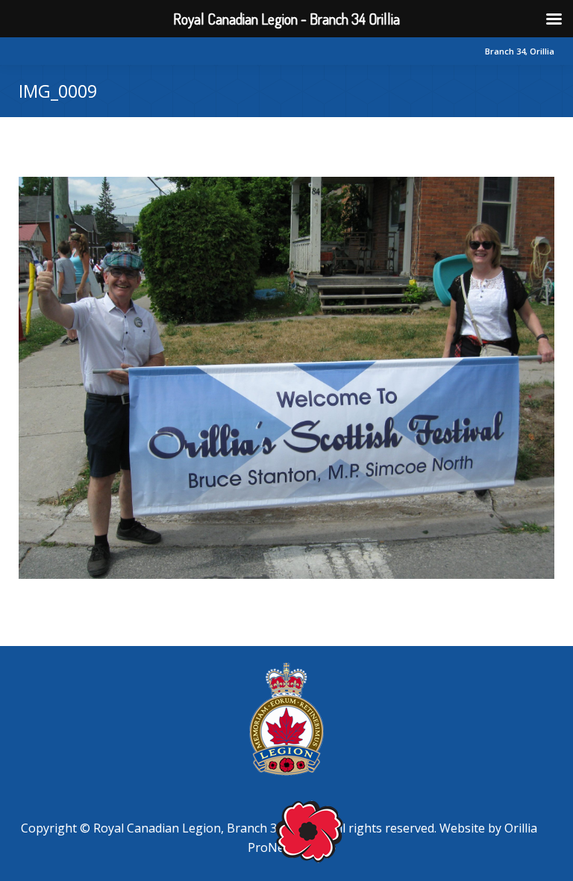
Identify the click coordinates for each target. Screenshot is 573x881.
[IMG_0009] (286, 378)
